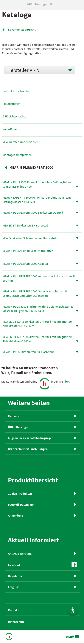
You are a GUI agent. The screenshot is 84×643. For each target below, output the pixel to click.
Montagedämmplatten (17, 155)
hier (66, 381)
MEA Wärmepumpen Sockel (20, 142)
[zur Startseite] (44, 384)
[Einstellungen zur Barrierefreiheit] (73, 610)
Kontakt (13, 610)
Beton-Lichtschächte (16, 91)
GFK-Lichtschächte (14, 116)
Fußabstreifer (11, 104)
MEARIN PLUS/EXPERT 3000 (31, 167)
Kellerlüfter (10, 129)
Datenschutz (16, 622)
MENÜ (70, 636)
